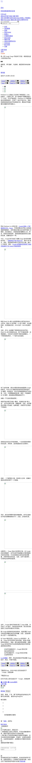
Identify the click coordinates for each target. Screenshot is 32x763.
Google (3, 53)
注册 (2, 49)
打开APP (3, 14)
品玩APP (3, 16)
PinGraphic (7, 19)
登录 (17, 16)
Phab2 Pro (12, 83)
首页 (2, 18)
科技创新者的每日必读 (8, 11)
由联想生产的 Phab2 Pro (15, 240)
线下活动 (9, 16)
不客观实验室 (8, 36)
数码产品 (23, 83)
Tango (3, 83)
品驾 (11, 18)
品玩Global (16, 18)
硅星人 (22, 18)
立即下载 (3, 684)
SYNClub (7, 43)
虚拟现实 (12, 81)
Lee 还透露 (4, 658)
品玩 (2, 7)
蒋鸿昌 (3, 72)
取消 (2, 724)
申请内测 (22, 761)
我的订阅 (13, 19)
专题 (14, 16)
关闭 (2, 51)
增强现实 (22, 81)
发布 (5, 724)
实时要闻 (7, 18)
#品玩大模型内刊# (22, 19)
